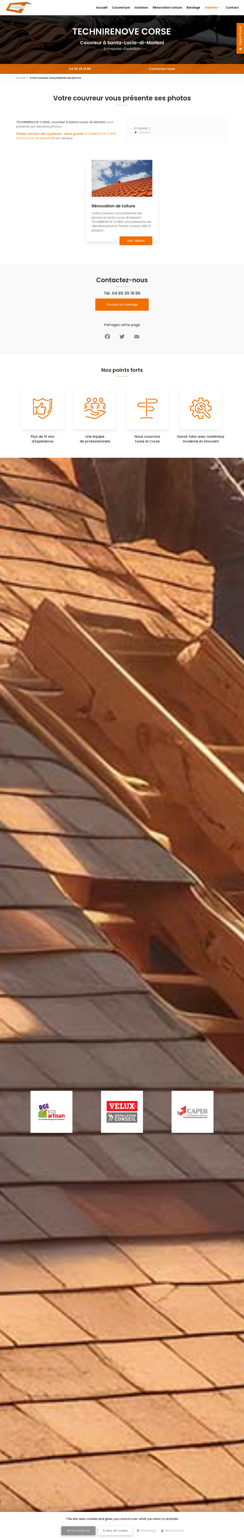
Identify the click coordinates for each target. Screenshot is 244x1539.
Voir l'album (136, 241)
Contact (232, 7)
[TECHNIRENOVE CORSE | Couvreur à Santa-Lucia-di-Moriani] (19, 7)
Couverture (121, 7)
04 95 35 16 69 (80, 69)
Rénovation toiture (167, 7)
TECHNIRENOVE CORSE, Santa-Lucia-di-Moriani (66, 136)
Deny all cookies (116, 1531)
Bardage (193, 7)
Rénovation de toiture (113, 206)
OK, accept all (79, 1531)
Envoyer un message (122, 304)
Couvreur (144, 132)
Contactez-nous (162, 69)
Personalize (148, 1531)
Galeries (211, 7)
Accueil (101, 7)
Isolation (141, 7)
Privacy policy (174, 1531)
